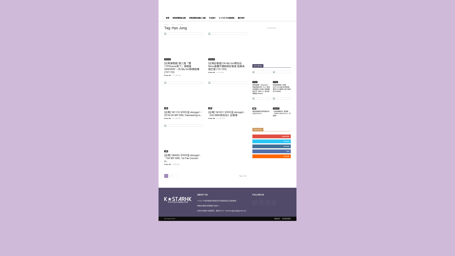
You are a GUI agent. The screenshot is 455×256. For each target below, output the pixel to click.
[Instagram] (261, 202)
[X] (267, 202)
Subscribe (285, 136)
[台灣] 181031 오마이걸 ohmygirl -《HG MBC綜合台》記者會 (226, 114)
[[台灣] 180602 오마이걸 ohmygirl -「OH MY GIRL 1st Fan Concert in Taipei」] (183, 138)
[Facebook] (254, 202)
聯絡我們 (277, 219)
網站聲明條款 (286, 219)
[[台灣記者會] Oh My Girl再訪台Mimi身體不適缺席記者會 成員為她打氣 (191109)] (227, 46)
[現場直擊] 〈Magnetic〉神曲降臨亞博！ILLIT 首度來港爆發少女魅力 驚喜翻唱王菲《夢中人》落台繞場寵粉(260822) (261, 89)
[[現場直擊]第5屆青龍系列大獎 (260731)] (261, 103)
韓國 (254, 108)
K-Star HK (167, 75)
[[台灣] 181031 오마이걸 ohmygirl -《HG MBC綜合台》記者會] (227, 95)
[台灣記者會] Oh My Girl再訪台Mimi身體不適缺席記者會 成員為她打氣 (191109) (226, 66)
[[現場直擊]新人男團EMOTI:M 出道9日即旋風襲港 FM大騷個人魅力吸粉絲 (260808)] (282, 77)
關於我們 (241, 18)
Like (287, 151)
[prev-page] (253, 120)
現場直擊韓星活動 (179, 18)
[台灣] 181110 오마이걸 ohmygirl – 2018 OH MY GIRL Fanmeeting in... (183, 114)
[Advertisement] (248, 8)
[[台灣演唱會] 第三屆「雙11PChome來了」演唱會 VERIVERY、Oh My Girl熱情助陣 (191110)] (183, 46)
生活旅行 (212, 18)
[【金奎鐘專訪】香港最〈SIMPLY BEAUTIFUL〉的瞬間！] (282, 103)
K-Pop (255, 82)
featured (167, 59)
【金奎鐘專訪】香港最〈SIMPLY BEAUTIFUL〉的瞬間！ (282, 113)
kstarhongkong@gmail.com (235, 211)
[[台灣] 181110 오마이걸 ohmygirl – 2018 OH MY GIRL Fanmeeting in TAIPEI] (183, 95)
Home (166, 24)
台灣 (166, 108)
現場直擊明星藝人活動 (197, 18)
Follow (286, 141)
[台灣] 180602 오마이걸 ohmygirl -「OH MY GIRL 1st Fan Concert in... (182, 158)
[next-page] (176, 176)
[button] (288, 18)
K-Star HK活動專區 (226, 18)
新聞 (167, 18)
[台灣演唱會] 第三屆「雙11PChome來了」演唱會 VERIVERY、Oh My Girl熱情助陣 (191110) (181, 68)
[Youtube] (274, 202)
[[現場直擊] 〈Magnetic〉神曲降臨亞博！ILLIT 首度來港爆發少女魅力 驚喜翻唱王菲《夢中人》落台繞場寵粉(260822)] (261, 77)
